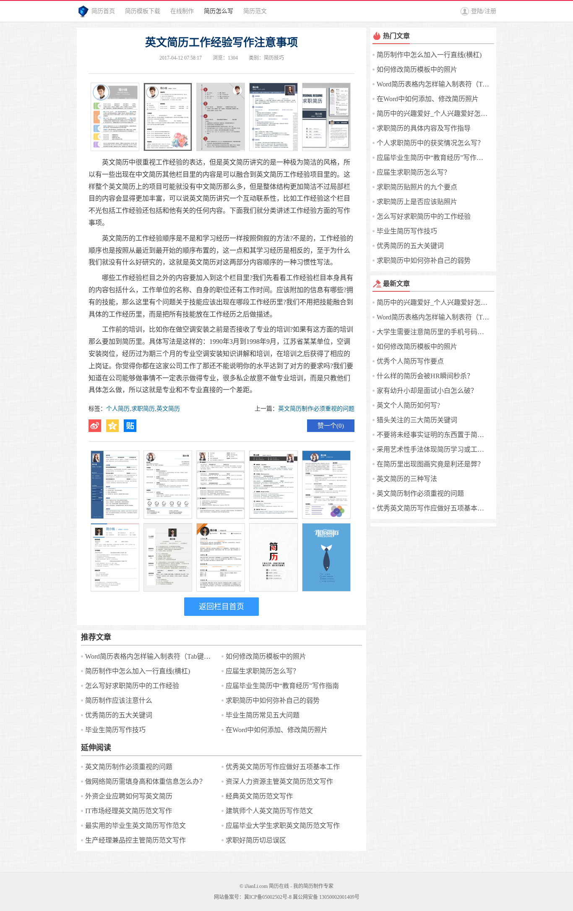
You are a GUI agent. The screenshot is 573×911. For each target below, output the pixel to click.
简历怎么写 (218, 11)
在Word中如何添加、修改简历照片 (277, 729)
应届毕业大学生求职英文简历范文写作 (283, 825)
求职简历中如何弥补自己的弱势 (273, 700)
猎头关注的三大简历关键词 (417, 420)
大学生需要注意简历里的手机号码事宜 (433, 331)
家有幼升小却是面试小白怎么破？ (427, 390)
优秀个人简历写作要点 (410, 361)
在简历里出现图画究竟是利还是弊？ (430, 464)
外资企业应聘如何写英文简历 (128, 796)
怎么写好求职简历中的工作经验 (132, 685)
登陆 (477, 11)
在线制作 (182, 11)
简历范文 (255, 11)
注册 (490, 11)
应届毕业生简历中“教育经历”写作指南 (282, 685)
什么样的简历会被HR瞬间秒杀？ (425, 376)
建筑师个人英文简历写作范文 (269, 810)
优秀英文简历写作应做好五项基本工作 (283, 766)
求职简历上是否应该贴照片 (417, 201)
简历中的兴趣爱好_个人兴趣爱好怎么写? (433, 113)
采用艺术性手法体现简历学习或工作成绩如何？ (433, 449)
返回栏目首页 (221, 606)
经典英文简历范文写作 (259, 796)
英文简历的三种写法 (407, 478)
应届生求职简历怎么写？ (263, 671)
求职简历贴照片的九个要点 (417, 187)
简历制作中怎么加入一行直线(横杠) (137, 671)
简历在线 (279, 886)
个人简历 (118, 409)
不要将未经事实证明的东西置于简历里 (433, 434)
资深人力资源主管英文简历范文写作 (279, 781)
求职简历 (143, 409)
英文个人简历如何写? (408, 405)
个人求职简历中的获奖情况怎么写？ (430, 143)
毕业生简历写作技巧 (115, 729)
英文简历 (168, 409)
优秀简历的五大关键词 (118, 715)
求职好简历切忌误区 (256, 840)
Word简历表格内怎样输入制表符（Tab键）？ (150, 656)
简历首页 (103, 11)
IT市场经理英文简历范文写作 (128, 810)
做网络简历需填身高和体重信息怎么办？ (145, 781)
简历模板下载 (142, 11)
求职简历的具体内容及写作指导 (424, 128)
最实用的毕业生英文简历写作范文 (135, 825)
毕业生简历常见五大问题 (263, 715)
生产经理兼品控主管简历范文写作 (135, 840)
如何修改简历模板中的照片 (266, 656)
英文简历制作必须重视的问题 (316, 409)
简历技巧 (274, 58)
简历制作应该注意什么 (118, 700)
